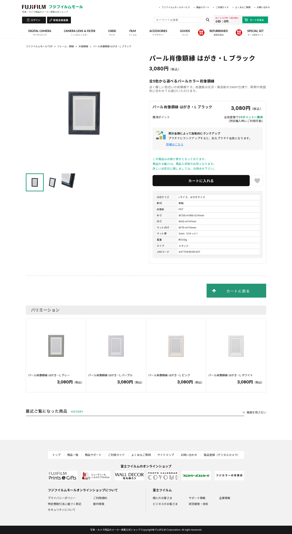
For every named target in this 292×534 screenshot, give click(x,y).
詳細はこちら (174, 144)
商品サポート (202, 7)
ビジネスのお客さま (165, 504)
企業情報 (224, 498)
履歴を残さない (256, 412)
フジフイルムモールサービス (175, 7)
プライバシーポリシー (62, 498)
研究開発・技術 (198, 504)
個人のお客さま (162, 498)
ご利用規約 (100, 498)
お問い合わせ (263, 7)
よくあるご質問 (242, 7)
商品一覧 (72, 455)
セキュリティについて (61, 509)
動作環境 (98, 504)
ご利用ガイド (222, 7)
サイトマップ (165, 455)
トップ (56, 455)
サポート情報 (197, 498)
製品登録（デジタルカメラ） (222, 455)
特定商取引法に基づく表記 (64, 504)
